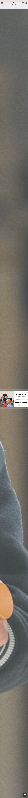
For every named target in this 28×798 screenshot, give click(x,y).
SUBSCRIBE (21, 402)
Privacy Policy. (22, 405)
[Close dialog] (27, 392)
